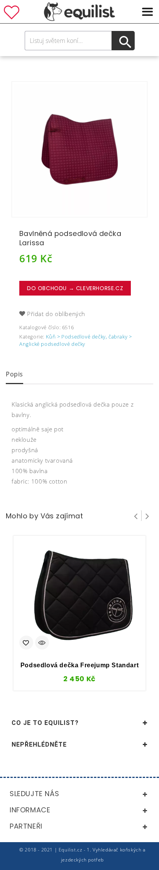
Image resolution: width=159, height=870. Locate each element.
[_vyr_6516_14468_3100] (79, 149)
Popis (14, 374)
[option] (79, 149)
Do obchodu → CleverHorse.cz (75, 288)
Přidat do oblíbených (56, 314)
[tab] (14, 375)
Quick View (42, 643)
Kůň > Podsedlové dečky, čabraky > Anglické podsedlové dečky (75, 340)
